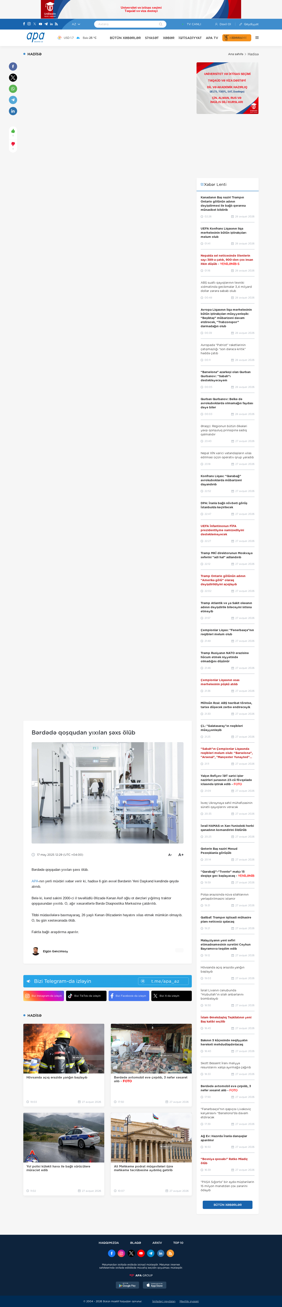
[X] (34, 24)
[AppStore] (154, 1285)
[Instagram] (29, 24)
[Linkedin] (51, 24)
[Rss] (56, 24)
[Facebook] (24, 24)
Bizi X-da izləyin (169, 995)
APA (35, 881)
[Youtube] (40, 24)
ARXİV (157, 1242)
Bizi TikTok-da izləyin (87, 995)
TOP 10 (178, 1242)
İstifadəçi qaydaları (163, 1301)
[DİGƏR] (255, 37)
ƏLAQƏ (135, 1242)
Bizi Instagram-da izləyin (47, 995)
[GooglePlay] (127, 1285)
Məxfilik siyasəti (189, 1301)
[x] (131, 1254)
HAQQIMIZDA (109, 1242)
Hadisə (253, 54)
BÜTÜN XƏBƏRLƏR (125, 38)
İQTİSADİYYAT (190, 38)
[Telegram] (46, 24)
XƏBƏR (168, 38)
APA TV (212, 38)
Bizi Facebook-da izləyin (131, 995)
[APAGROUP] (141, 1275)
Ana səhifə (235, 54)
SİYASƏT (152, 38)
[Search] (160, 24)
